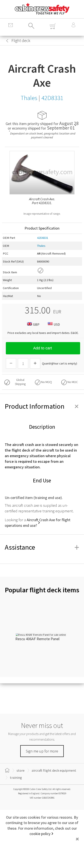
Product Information (42, 406)
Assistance (42, 547)
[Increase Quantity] (35, 363)
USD (57, 324)
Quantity (47, 363)
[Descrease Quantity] (11, 363)
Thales (41, 246)
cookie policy (40, 833)
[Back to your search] (7, 40)
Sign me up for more (42, 751)
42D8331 (42, 238)
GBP (36, 324)
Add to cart (42, 348)
